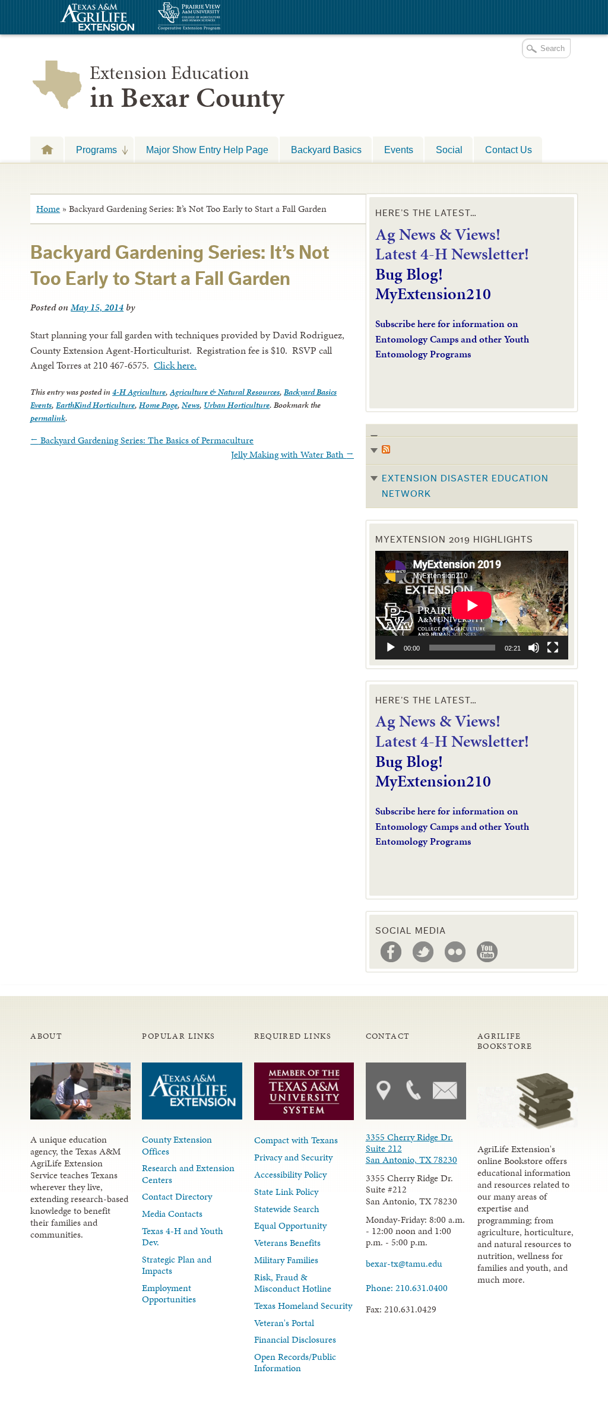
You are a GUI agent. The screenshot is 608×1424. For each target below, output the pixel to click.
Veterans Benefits (287, 1242)
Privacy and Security (293, 1157)
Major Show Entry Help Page (207, 149)
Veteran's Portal (284, 1323)
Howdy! (47, 149)
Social (449, 149)
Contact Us (508, 149)
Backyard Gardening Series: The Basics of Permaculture (142, 440)
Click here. (175, 365)
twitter (423, 952)
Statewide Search (286, 1209)
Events (398, 149)
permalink (47, 418)
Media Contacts (172, 1213)
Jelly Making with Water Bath (292, 454)
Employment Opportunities (169, 1293)
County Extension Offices (177, 1145)
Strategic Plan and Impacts (176, 1264)
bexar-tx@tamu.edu (404, 1263)
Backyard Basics (326, 149)
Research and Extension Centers (188, 1173)
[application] (471, 605)
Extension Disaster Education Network (465, 486)
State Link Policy (286, 1191)
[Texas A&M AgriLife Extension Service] (95, 19)
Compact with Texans (296, 1140)
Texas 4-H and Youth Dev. (182, 1236)
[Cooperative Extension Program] (221, 17)
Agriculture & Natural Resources (225, 392)
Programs (91, 149)
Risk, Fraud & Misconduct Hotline (292, 1282)
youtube (487, 952)
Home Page (158, 405)
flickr (455, 952)
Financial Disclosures (295, 1339)
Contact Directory (177, 1196)
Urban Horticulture (237, 405)
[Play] (391, 648)
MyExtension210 (433, 293)
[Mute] (534, 648)
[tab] (472, 466)
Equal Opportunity (290, 1225)
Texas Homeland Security (303, 1305)
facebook (391, 952)
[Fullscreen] (553, 648)
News (191, 405)
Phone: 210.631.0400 (407, 1288)
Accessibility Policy (290, 1174)
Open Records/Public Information (295, 1362)
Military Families (286, 1260)
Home (48, 208)
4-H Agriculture (139, 392)
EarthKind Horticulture (95, 405)
